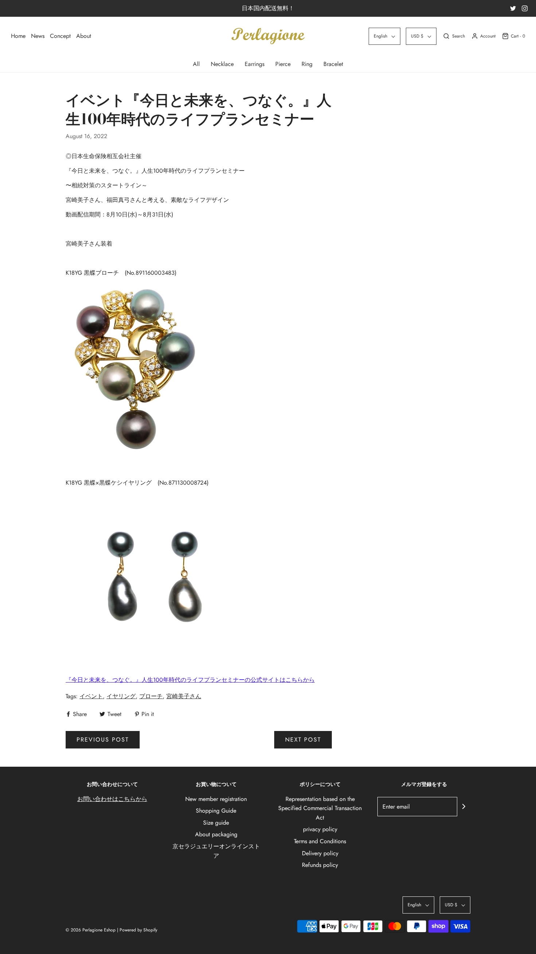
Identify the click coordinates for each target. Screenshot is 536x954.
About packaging (216, 834)
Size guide (216, 822)
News (37, 36)
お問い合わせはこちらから (112, 799)
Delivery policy (320, 853)
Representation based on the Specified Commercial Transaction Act (320, 808)
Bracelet (333, 64)
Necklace (222, 64)
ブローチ (151, 696)
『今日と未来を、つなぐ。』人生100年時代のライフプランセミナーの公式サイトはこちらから (190, 680)
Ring (307, 64)
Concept (60, 36)
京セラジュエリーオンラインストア (216, 851)
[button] (384, 36)
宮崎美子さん (183, 696)
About (83, 36)
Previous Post (103, 739)
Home (18, 36)
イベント (91, 696)
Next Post (303, 739)
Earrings (254, 64)
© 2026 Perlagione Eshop (91, 930)
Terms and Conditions (320, 841)
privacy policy (320, 829)
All (196, 64)
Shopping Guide (216, 810)
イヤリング (121, 696)
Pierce (283, 64)
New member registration (216, 799)
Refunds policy (320, 865)
